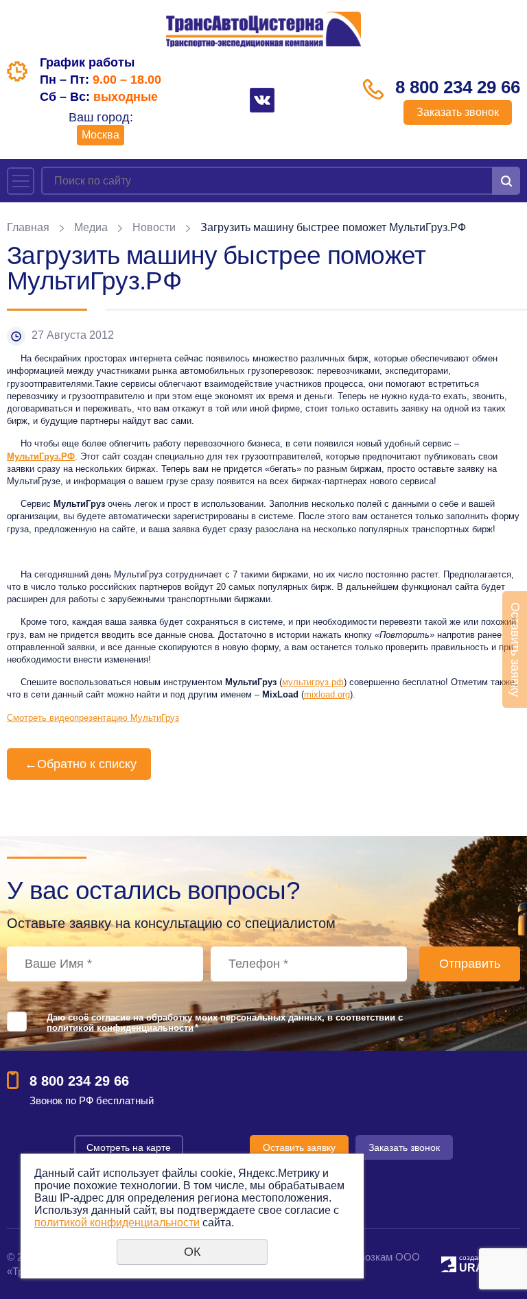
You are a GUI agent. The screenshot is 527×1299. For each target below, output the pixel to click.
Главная (28, 227)
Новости (154, 227)
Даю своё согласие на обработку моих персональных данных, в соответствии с (225, 1022)
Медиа (91, 227)
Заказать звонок (458, 112)
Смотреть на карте (128, 1147)
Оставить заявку (299, 1147)
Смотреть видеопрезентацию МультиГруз (93, 718)
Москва (100, 135)
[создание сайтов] (448, 1262)
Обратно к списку (81, 764)
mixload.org (327, 694)
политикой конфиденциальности (120, 1028)
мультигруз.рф (313, 682)
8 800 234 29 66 (457, 87)
